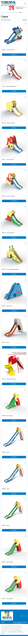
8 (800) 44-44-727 (19, 7)
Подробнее (14, 54)
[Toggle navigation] (25, 3)
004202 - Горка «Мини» (7, 562)
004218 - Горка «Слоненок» (8, 123)
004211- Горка (5, 342)
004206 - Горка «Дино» (7, 415)
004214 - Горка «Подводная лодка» (10, 269)
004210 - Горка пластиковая (9, 379)
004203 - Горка (5, 525)
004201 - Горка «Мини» (7, 598)
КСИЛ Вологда (17, 630)
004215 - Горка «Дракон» (8, 232)
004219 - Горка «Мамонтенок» (9, 86)
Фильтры (25, 20)
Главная (3, 12)
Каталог (8, 12)
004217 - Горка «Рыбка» (8, 159)
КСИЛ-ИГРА (15, 12)
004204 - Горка (5, 488)
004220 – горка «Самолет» (8, 49)
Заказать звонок (19, 8)
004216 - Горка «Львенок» (8, 196)
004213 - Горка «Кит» (7, 306)
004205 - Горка (5, 452)
